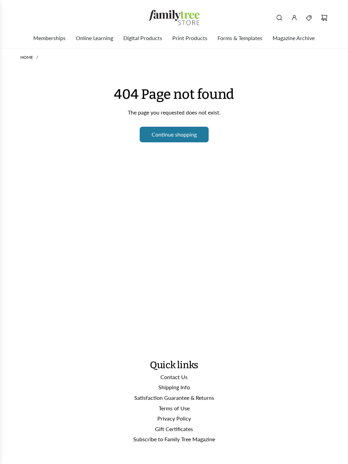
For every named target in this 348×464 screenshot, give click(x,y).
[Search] (279, 17)
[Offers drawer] (309, 17)
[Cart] (324, 17)
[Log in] (294, 17)
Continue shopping (174, 134)
